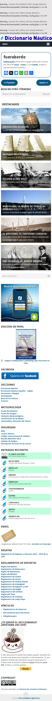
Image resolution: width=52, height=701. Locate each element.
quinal (12, 496)
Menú (5, 44)
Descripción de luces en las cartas (16, 444)
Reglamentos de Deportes (15, 609)
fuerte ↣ (44, 83)
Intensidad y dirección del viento (16, 421)
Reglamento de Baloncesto (13, 569)
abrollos (13, 468)
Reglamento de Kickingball (13, 584)
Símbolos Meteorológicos (12, 416)
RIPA (3, 431)
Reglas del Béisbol (9, 574)
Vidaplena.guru (10, 616)
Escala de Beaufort (9, 411)
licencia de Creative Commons (33, 689)
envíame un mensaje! (41, 544)
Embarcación (9, 62)
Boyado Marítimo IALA (11, 439)
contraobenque (16, 489)
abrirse (12, 475)
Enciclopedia (6, 396)
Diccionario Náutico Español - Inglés (17, 391)
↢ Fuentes (9, 83)
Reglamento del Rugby (11, 589)
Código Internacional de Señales (15, 436)
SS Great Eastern (17, 454)
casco (16, 65)
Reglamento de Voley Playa (13, 599)
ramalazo (13, 482)
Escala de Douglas (9, 414)
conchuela (14, 503)
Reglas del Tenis (8, 594)
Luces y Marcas (7, 434)
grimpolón (14, 516)
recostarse (14, 461)
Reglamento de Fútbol (11, 577)
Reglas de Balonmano (10, 572)
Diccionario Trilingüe (10, 393)
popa (23, 65)
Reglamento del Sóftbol (11, 592)
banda (35, 65)
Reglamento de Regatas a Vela (14, 587)
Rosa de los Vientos (9, 398)
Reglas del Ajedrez (9, 567)
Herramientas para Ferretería (16, 613)
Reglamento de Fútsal (10, 579)
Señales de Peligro (9, 441)
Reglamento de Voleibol (11, 597)
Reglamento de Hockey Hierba (14, 582)
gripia (12, 509)
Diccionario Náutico (9, 388)
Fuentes (4, 401)
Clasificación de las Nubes (12, 419)
